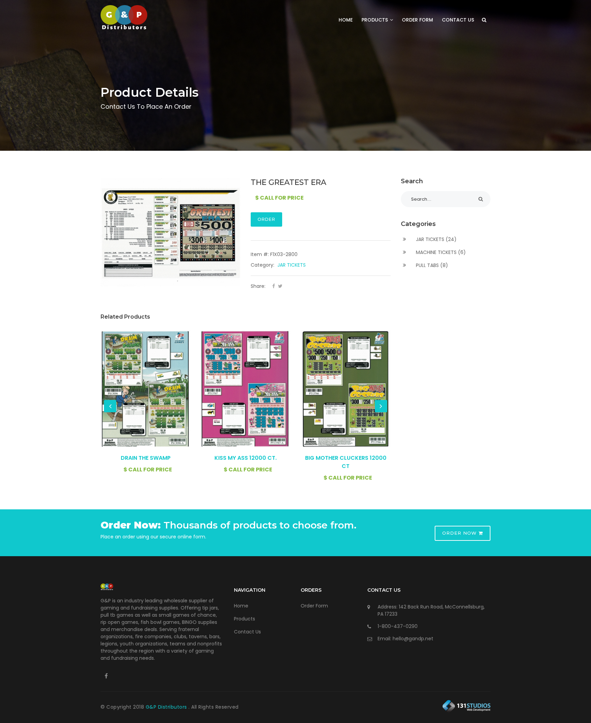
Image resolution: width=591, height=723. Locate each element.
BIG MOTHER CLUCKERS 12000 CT (345, 462)
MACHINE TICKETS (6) (440, 252)
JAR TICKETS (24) (436, 239)
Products (375, 19)
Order (266, 219)
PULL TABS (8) (431, 265)
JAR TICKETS (291, 265)
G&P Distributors (167, 707)
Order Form (417, 19)
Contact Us (458, 19)
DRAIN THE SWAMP (146, 458)
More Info (145, 388)
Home (346, 19)
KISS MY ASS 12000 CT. (245, 458)
